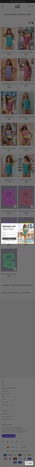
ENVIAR (9, 238)
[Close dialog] (32, 225)
